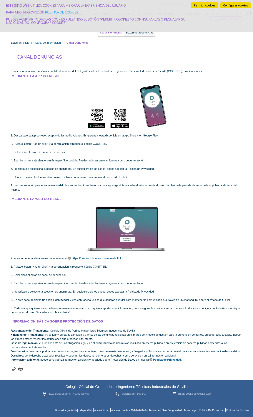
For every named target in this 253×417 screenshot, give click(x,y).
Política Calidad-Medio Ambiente (141, 410)
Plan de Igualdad (172, 410)
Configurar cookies (235, 5)
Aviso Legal (190, 410)
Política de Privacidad (167, 359)
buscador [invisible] (66, 410)
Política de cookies (61, 12)
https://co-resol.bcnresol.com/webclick (96, 258)
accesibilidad (101, 410)
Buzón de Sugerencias (139, 32)
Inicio (26, 42)
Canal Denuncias (111, 32)
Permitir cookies (204, 5)
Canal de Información (48, 42)
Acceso (115, 410)
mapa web (86, 410)
